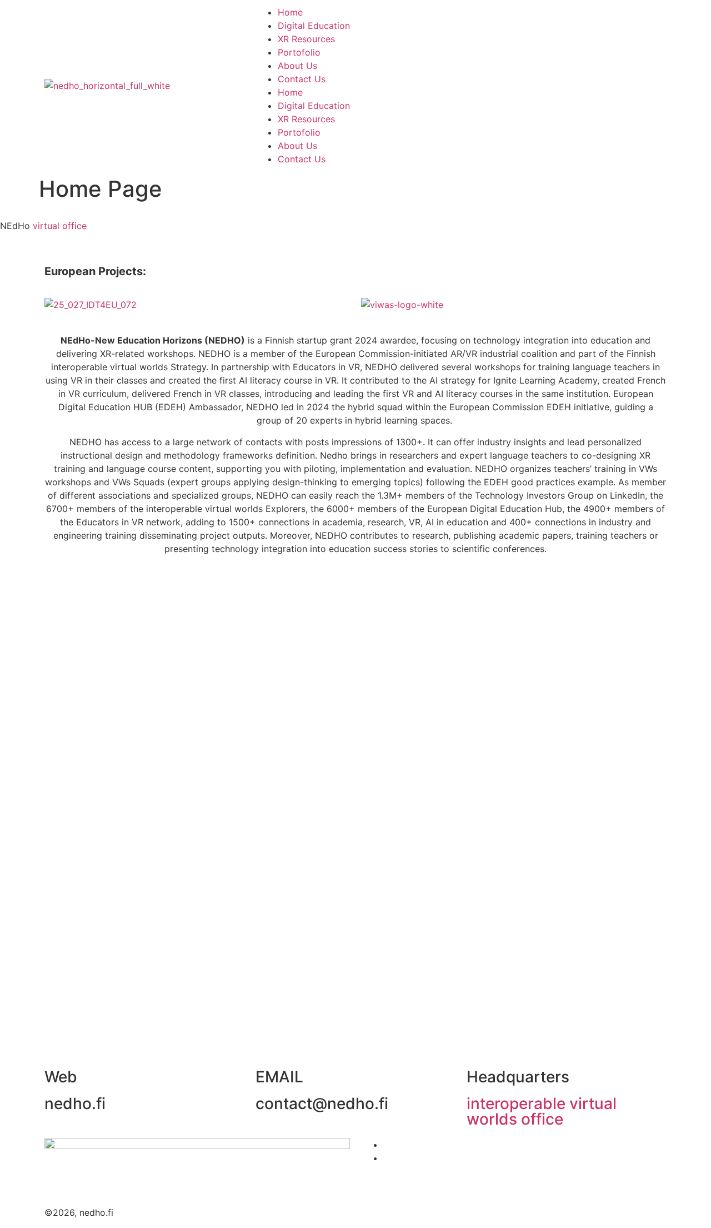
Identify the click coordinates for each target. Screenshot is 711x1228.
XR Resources (306, 38)
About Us (297, 65)
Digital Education (314, 25)
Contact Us (302, 78)
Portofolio (299, 52)
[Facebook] (480, 84)
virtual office (60, 225)
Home (290, 12)
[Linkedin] (511, 84)
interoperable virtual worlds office (542, 1111)
